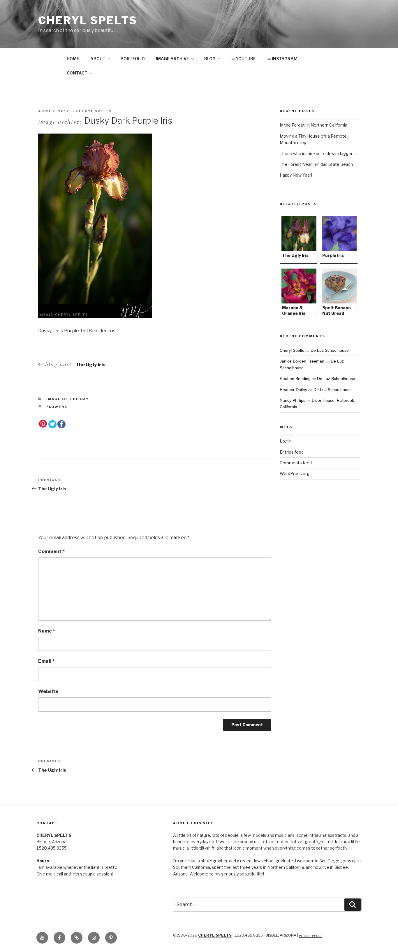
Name (46, 631)
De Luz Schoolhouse (330, 350)
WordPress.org (294, 473)
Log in (286, 440)
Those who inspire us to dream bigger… (318, 153)
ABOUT (97, 58)
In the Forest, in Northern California (313, 124)
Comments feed (296, 462)
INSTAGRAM (282, 58)
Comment (51, 551)
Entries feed (292, 452)
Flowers (57, 407)
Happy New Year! (296, 175)
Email (46, 661)
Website (48, 691)
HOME (73, 58)
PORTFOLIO (133, 58)
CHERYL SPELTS (215, 935)
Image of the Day (67, 399)
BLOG (210, 58)
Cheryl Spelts (87, 20)
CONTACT (77, 72)
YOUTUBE (243, 58)
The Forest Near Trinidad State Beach (316, 164)
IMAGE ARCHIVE (172, 58)
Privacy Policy (310, 935)
